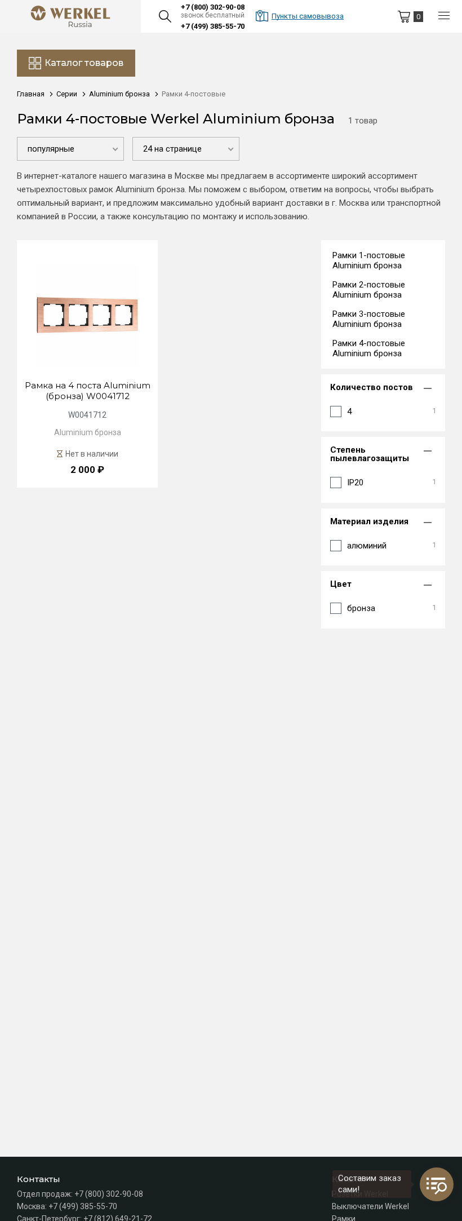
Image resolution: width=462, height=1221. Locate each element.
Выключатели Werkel (370, 1206)
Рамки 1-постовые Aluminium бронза (368, 260)
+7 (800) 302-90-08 (213, 7)
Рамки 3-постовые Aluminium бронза (368, 319)
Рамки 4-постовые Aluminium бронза (368, 348)
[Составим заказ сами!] (437, 1184)
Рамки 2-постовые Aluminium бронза (368, 290)
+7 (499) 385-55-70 (213, 26)
